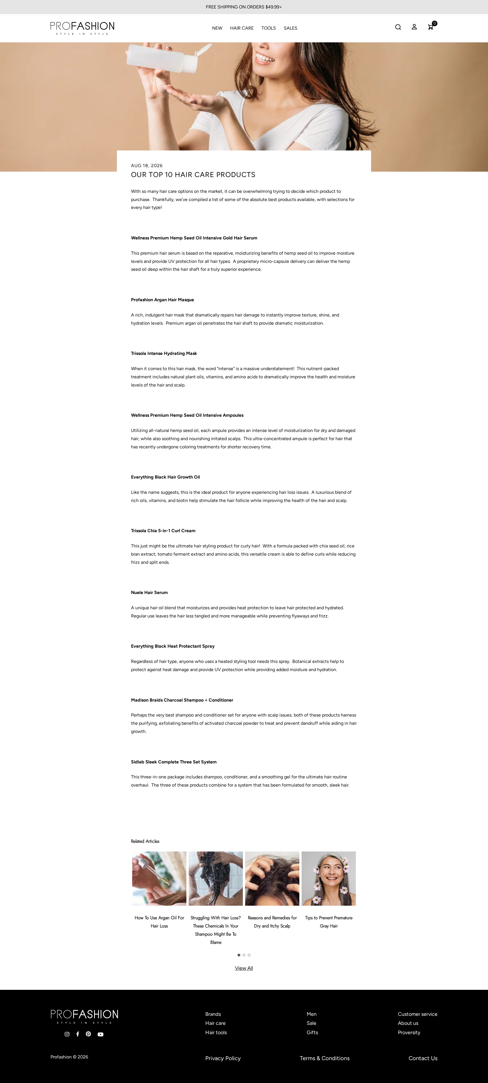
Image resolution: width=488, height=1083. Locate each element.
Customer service (417, 1014)
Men (312, 1014)
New (217, 28)
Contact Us (423, 1058)
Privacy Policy (223, 1058)
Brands (213, 1014)
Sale (311, 1023)
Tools (269, 28)
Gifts (312, 1032)
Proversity (409, 1032)
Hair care (215, 1023)
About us (408, 1023)
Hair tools (216, 1032)
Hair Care (242, 28)
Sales (290, 28)
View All (244, 968)
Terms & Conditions (325, 1058)
